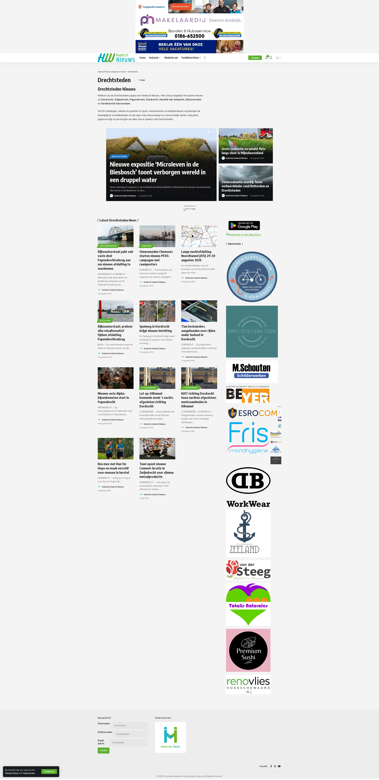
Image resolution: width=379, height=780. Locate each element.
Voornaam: (104, 723)
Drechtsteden (119, 156)
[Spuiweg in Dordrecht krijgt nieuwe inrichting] (157, 311)
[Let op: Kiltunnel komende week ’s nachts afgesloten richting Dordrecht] (157, 378)
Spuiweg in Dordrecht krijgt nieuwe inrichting (155, 328)
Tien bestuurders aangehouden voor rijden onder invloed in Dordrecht (198, 332)
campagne (147, 246)
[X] (275, 766)
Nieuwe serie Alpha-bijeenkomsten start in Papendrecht (113, 397)
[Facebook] (271, 766)
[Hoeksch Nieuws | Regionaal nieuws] (116, 57)
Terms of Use (29, 773)
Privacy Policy (11, 773)
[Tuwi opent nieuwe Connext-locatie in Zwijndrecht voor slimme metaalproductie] (157, 448)
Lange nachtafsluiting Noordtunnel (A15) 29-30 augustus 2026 (198, 255)
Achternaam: (105, 732)
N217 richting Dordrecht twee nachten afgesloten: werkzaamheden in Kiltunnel (198, 399)
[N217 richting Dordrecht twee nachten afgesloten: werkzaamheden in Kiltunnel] (199, 378)
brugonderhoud (108, 246)
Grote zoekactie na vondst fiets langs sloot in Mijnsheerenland (243, 151)
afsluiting (105, 320)
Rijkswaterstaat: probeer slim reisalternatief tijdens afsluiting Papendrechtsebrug (115, 332)
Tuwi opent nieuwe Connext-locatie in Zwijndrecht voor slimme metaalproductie (156, 470)
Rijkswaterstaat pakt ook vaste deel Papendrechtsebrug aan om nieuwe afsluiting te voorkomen (115, 259)
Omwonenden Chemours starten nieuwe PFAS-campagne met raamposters (156, 257)
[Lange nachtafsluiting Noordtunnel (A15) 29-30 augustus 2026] (199, 236)
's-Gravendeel (149, 388)
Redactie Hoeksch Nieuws (125, 196)
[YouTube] (279, 766)
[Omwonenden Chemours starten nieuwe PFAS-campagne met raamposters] (157, 236)
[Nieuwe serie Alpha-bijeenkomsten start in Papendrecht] (116, 378)
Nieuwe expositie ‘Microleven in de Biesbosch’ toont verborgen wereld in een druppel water (158, 171)
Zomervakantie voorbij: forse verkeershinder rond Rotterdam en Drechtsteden (245, 186)
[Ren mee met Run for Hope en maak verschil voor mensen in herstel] (116, 448)
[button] (49, 771)
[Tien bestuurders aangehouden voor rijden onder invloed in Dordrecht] (199, 311)
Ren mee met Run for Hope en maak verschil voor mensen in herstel (113, 468)
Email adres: (101, 742)
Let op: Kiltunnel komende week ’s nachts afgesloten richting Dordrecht (156, 399)
